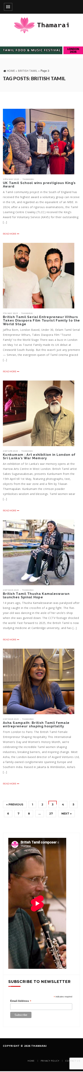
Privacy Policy (50, 1061)
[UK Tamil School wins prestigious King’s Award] (38, 141)
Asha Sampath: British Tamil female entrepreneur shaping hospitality (36, 724)
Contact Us (72, 1061)
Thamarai (28, 179)
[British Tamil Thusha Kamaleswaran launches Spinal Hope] (38, 552)
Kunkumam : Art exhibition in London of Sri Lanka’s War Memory (39, 456)
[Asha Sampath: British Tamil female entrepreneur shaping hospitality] (38, 681)
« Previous (14, 804)
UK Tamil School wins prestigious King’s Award (39, 184)
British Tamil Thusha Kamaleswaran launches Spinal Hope (36, 595)
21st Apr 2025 (10, 451)
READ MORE (10, 233)
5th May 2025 (10, 313)
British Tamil (27, 71)
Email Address (20, 1001)
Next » (66, 813)
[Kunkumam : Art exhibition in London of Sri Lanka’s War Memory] (38, 413)
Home (11, 71)
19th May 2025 (11, 179)
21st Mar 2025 (11, 590)
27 (51, 813)
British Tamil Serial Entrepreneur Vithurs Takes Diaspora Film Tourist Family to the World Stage (41, 320)
